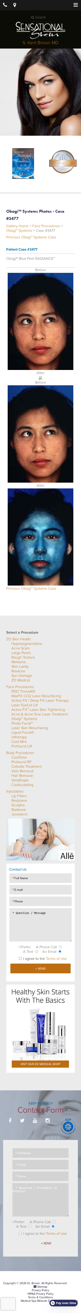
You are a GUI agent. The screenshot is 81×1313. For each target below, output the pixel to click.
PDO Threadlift (23, 691)
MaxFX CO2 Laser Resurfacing (36, 696)
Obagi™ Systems (19, 230)
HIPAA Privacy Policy (40, 1294)
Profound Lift (21, 746)
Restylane (19, 800)
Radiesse (18, 809)
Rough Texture (23, 657)
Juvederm (19, 814)
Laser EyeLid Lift (24, 705)
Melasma (18, 662)
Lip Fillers (19, 796)
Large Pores (21, 652)
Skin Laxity (20, 666)
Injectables (14, 791)
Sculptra (18, 805)
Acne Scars (20, 648)
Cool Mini (19, 741)
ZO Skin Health (18, 639)
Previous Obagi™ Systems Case (31, 237)
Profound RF (21, 762)
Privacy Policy (40, 1290)
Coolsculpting (22, 784)
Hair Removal (22, 775)
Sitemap (42, 1287)
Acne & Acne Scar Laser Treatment (39, 714)
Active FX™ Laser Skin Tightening (38, 709)
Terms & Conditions (40, 1297)
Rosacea (18, 671)
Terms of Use (56, 958)
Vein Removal (22, 771)
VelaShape (20, 780)
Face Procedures (46, 226)
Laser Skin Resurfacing (29, 728)
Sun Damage (21, 675)
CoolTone (19, 757)
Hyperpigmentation (26, 643)
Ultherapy (19, 737)
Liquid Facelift (22, 732)
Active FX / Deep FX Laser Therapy (40, 700)
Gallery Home (17, 226)
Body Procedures (20, 752)
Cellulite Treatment (26, 766)
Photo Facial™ (22, 723)
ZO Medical (20, 680)
